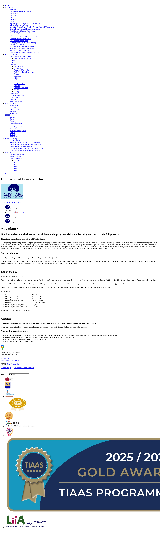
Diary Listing (14, 109)
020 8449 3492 (6, 358)
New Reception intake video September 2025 (25, 144)
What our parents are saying (19, 50)
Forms (12, 121)
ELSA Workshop (15, 140)
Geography (18, 76)
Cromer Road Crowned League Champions (25, 29)
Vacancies (13, 21)
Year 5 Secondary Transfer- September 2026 (25, 150)
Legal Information (13, 364)
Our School (9, 7)
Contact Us (13, 19)
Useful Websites (15, 156)
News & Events (10, 103)
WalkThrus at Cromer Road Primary (22, 48)
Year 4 (16, 168)
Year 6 (16, 172)
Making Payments (16, 123)
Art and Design (19, 66)
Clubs (12, 119)
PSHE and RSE (19, 84)
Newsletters (14, 105)
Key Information (11, 54)
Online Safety (14, 129)
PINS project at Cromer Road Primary (23, 47)
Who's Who (14, 13)
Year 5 (16, 170)
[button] (7, 207)
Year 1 (16, 162)
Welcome (13, 9)
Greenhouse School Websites (24, 368)
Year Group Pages (16, 158)
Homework (13, 137)
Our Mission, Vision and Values (20, 11)
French (16, 74)
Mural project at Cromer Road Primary (23, 43)
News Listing (14, 113)
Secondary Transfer (16, 127)
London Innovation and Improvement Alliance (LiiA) (28, 37)
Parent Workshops (11, 139)
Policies (12, 60)
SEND (12, 62)
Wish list (12, 135)
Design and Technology (22, 70)
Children (8, 152)
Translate (21, 213)
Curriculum (13, 64)
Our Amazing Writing (17, 154)
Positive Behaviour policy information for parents (26, 148)
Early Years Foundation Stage (24, 72)
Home (7, 5)
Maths (16, 80)
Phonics (16, 82)
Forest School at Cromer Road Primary (23, 31)
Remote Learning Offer (18, 131)
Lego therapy (14, 35)
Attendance (13, 117)
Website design (6, 368)
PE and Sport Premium (17, 95)
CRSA (12, 17)
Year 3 (16, 166)
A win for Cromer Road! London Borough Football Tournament (32, 27)
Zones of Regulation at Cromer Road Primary (25, 52)
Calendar (13, 107)
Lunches (12, 125)
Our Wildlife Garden (17, 45)
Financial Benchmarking (22, 58)
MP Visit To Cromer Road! (19, 41)
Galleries (13, 111)
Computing (18, 68)
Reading (17, 86)
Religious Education (21, 88)
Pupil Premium (15, 97)
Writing (16, 92)
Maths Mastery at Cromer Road (20, 39)
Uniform (12, 133)
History (16, 78)
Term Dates (14, 99)
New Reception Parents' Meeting (21, 146)
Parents (7, 115)
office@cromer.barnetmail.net (11, 360)
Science (16, 90)
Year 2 (16, 164)
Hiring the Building (16, 101)
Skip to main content (8, 2)
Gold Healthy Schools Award (20, 33)
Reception (17, 160)
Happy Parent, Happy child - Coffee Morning (25, 142)
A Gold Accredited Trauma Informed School (25, 23)
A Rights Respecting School (19, 25)
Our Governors (15, 15)
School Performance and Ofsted (20, 56)
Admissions (14, 94)
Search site (4, 374)
